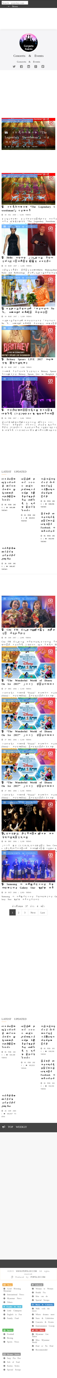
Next (33, 912)
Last (43, 912)
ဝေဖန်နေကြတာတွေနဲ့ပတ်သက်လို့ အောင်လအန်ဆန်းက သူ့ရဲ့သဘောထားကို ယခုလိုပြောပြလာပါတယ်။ (8, 489)
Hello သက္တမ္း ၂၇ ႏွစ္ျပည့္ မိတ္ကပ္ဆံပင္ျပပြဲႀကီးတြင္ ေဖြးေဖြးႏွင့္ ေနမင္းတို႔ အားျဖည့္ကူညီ (27, 261)
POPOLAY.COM (38, 1277)
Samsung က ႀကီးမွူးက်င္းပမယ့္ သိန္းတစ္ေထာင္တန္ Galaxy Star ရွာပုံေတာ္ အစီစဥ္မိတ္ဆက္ (28, 887)
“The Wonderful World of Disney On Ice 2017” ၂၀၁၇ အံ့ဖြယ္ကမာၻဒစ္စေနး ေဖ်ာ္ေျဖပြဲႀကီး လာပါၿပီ (28, 684)
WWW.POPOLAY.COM (26, 1271)
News (15, 6)
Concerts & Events (17, 120)
